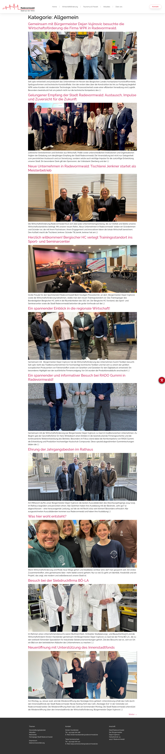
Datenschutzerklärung (37, 743)
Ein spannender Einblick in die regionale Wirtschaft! (69, 308)
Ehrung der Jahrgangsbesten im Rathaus (60, 449)
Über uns (118, 7)
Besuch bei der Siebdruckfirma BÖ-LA (58, 580)
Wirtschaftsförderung (70, 7)
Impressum (33, 740)
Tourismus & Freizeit (90, 7)
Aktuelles (106, 7)
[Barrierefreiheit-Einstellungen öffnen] (162, 380)
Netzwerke (33, 735)
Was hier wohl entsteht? (47, 516)
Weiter (133, 714)
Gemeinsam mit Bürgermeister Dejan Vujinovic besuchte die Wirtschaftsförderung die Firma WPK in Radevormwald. (76, 26)
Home (54, 7)
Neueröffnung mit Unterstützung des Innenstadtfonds (71, 647)
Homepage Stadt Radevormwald (40, 737)
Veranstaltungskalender (37, 730)
